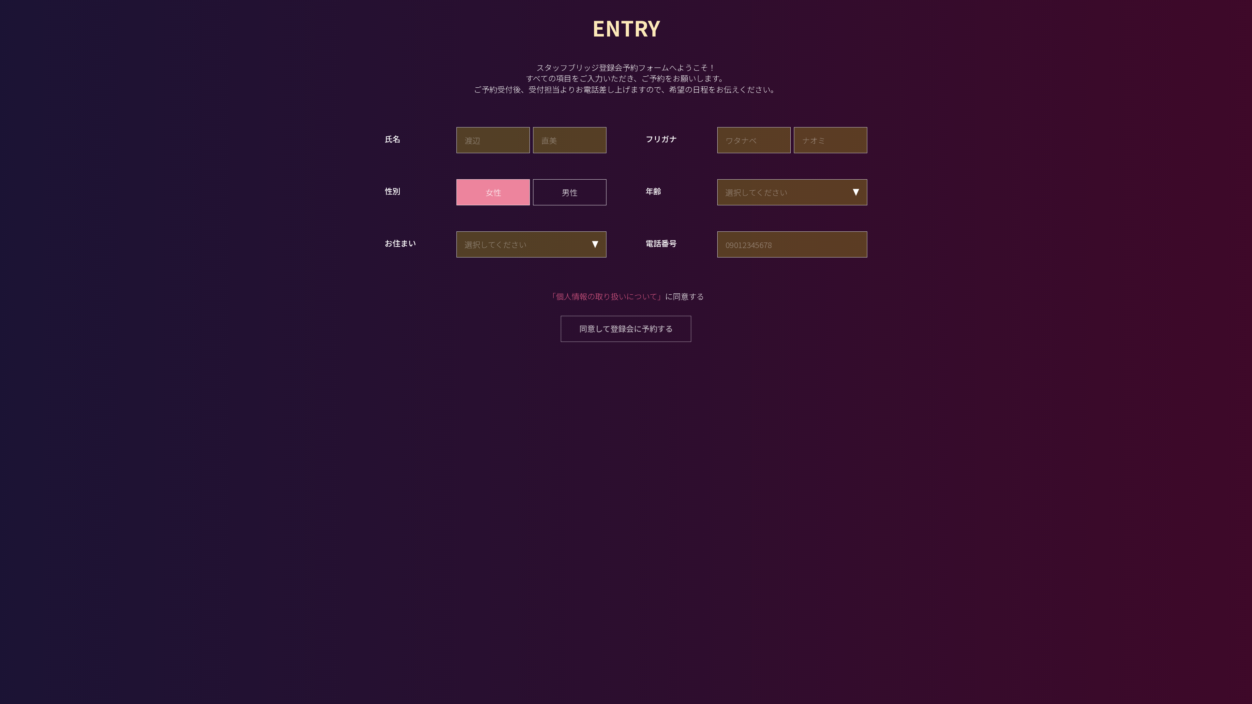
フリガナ (661, 139)
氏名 (392, 139)
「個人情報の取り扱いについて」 (606, 296)
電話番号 (661, 243)
